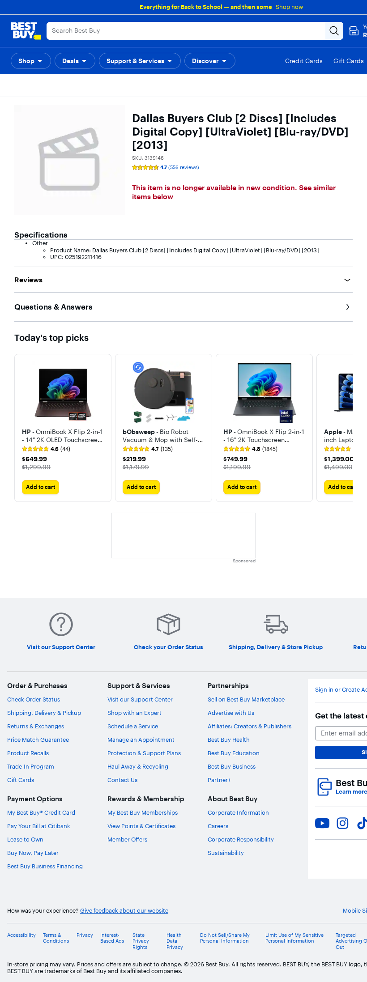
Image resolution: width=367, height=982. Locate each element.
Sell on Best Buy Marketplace (246, 699)
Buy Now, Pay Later (33, 852)
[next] (345, 427)
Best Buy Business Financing (45, 866)
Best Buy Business (232, 766)
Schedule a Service (132, 726)
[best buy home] (26, 31)
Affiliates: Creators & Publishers (249, 726)
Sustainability (226, 852)
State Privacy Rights (140, 941)
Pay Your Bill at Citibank (38, 825)
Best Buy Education (234, 753)
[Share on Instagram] (342, 823)
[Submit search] (334, 31)
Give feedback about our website (124, 910)
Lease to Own (25, 839)
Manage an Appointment (141, 739)
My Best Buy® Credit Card (41, 812)
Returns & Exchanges (35, 726)
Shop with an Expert (134, 712)
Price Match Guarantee (38, 739)
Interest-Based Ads (112, 938)
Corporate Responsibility (241, 839)
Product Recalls (28, 753)
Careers (218, 825)
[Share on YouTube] (322, 823)
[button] (31, 61)
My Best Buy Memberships (142, 812)
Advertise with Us (231, 712)
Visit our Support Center (140, 699)
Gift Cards (20, 779)
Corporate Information (238, 812)
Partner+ (219, 779)
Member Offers (127, 839)
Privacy (85, 935)
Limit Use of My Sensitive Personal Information (294, 938)
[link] (46, 449)
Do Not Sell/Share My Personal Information (225, 938)
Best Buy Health (229, 739)
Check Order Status (33, 699)
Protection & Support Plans (144, 753)
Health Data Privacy (174, 941)
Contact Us (122, 779)
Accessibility (21, 935)
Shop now (289, 6)
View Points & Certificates (141, 825)
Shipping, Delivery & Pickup (44, 712)
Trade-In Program (30, 766)
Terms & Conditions (56, 938)
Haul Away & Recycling (137, 766)
